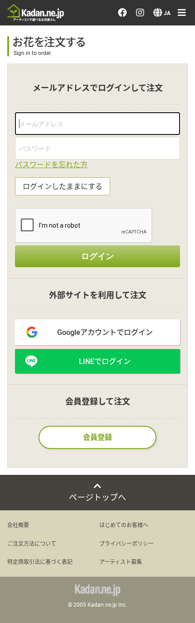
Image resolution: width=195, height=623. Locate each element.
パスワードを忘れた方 (51, 164)
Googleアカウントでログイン (105, 332)
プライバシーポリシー (126, 543)
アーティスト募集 (120, 561)
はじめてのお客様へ (123, 524)
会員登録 (97, 437)
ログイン (97, 256)
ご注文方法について (31, 543)
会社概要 (18, 524)
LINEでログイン (105, 361)
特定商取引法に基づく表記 (40, 561)
